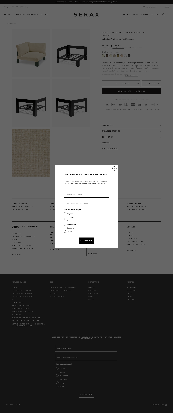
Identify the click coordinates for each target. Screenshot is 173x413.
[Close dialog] (114, 168)
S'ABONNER (86, 240)
